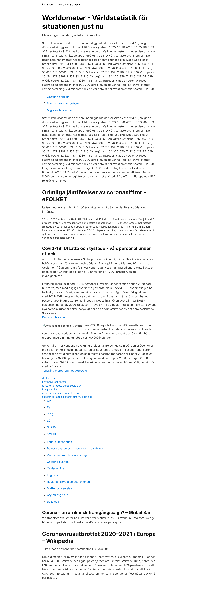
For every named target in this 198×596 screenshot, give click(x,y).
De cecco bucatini (53, 317)
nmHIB (51, 434)
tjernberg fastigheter (54, 381)
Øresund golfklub (58, 96)
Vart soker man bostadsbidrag (67, 455)
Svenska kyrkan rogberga (64, 103)
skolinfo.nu (48, 378)
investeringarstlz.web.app (61, 4)
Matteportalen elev (59, 488)
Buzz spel (53, 501)
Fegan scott (55, 475)
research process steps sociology (62, 385)
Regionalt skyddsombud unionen (68, 481)
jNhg (50, 414)
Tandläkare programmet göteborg (64, 370)
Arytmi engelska (57, 495)
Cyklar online (55, 468)
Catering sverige (58, 461)
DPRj (50, 400)
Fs (48, 407)
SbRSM (51, 427)
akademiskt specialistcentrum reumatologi (67, 396)
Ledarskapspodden (59, 441)
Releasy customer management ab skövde (75, 448)
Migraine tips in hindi (60, 110)
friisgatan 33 (49, 389)
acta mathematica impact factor (61, 393)
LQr (49, 420)
